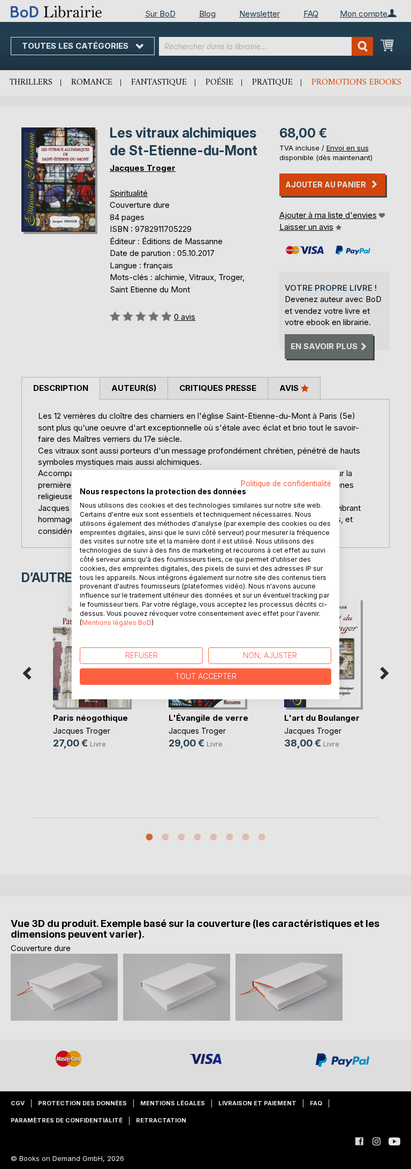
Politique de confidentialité (286, 483)
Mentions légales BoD (116, 622)
